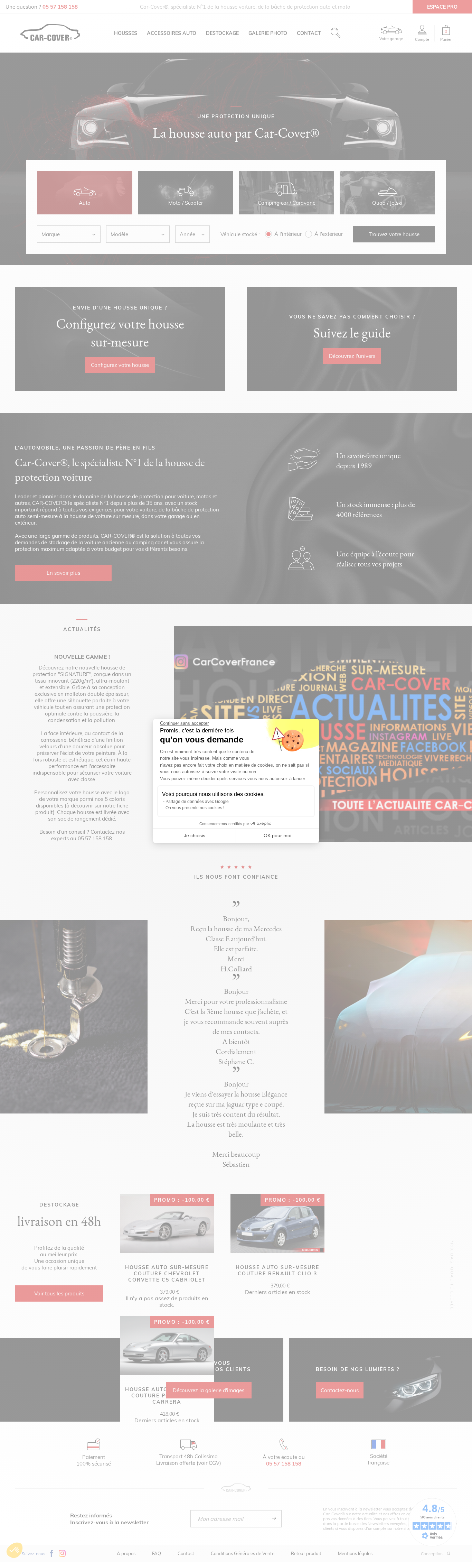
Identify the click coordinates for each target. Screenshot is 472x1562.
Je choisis (194, 835)
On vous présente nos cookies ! (195, 807)
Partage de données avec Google (197, 801)
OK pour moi (277, 835)
